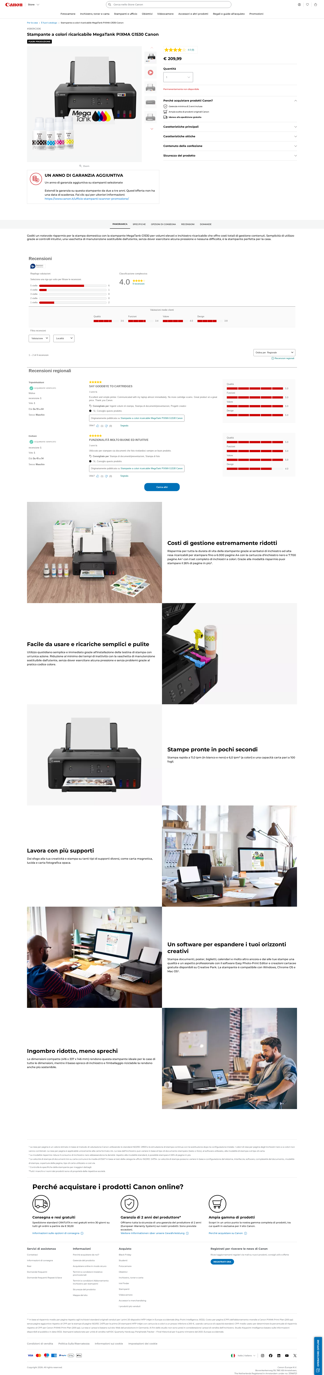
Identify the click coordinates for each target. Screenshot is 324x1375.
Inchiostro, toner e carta (131, 1277)
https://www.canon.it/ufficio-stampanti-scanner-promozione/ (87, 198)
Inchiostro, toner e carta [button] (94, 13)
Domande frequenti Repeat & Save (44, 1277)
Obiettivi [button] (147, 13)
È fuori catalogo (49, 22)
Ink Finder (124, 1283)
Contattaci (32, 1254)
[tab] (120, 224)
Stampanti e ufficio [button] (125, 13)
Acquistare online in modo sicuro (89, 1266)
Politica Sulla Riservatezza (73, 1343)
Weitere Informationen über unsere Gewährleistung (153, 1233)
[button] (318, 1356)
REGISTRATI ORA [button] (222, 1261)
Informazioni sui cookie (109, 1343)
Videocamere (125, 1295)
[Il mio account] (299, 4)
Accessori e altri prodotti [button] (193, 13)
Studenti (123, 1260)
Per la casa (32, 22)
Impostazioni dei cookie (142, 1343)
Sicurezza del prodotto (84, 1289)
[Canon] (13, 5)
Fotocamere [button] (68, 13)
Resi (29, 1266)
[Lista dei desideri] (307, 4)
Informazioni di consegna (40, 1260)
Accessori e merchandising (132, 1300)
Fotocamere (125, 1266)
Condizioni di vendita (40, 1343)
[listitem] (150, 58)
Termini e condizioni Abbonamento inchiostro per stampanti (91, 1282)
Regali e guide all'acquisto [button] (229, 13)
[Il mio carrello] (316, 4)
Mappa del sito (80, 1295)
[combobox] (168, 4)
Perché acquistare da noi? (86, 1254)
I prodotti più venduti (129, 1306)
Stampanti (124, 1289)
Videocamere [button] (165, 13)
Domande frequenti (37, 1272)
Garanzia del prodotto (84, 1260)
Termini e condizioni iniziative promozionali (87, 1273)
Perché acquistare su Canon (226, 1233)
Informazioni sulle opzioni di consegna (55, 1233)
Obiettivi (123, 1272)
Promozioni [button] (256, 13)
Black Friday (125, 1254)
